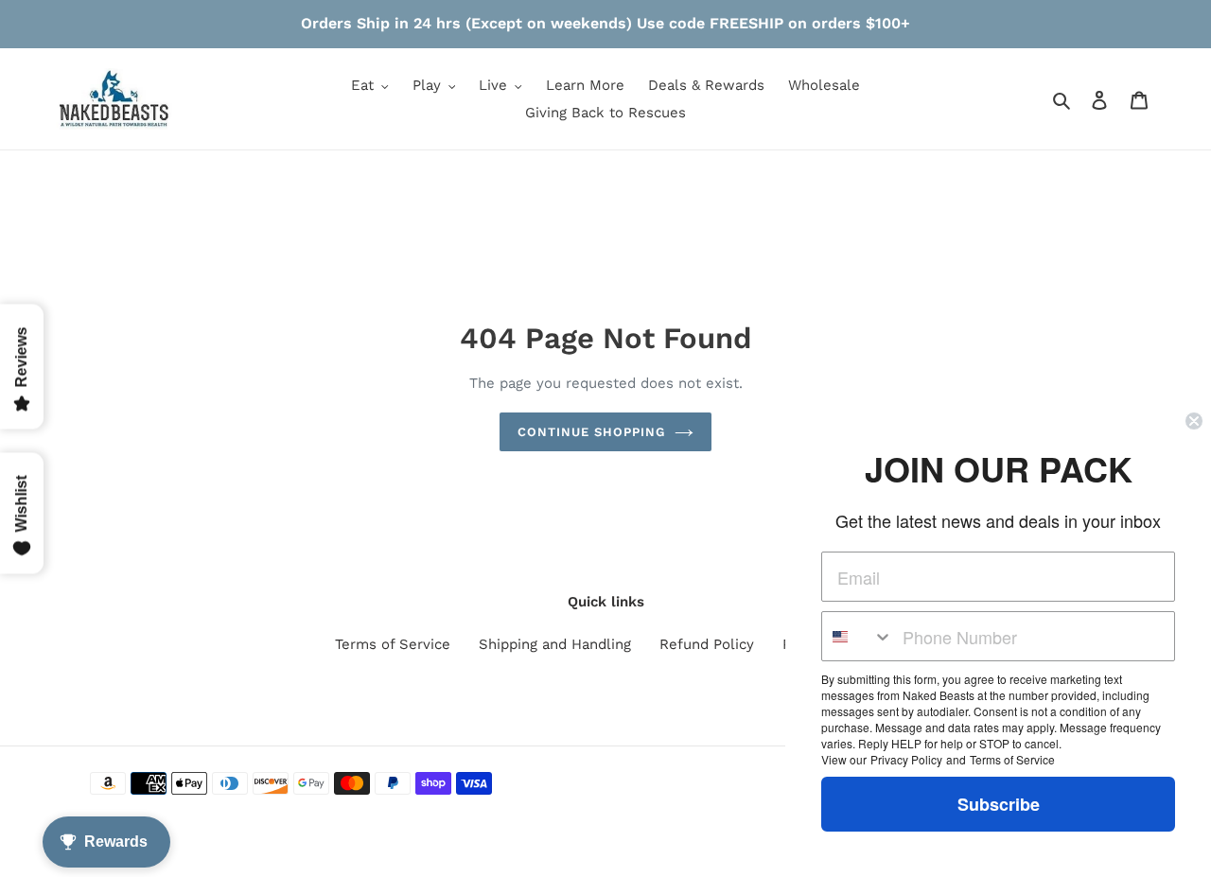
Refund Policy (706, 644)
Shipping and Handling (555, 644)
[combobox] (857, 636)
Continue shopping (592, 432)
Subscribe (998, 804)
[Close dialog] (1194, 421)
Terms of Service (392, 644)
